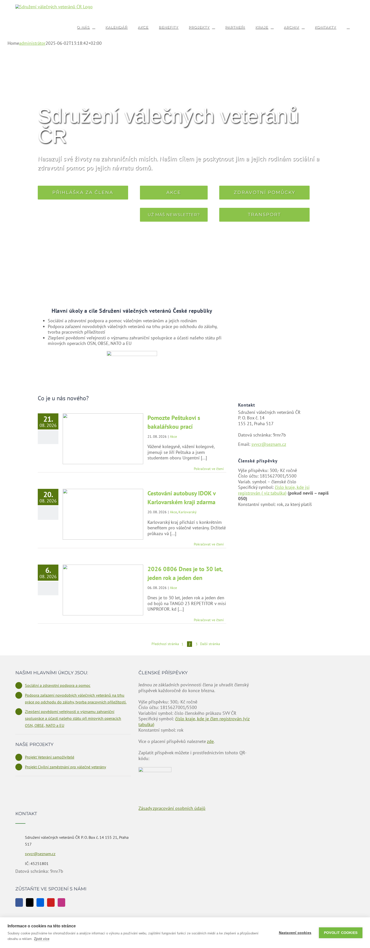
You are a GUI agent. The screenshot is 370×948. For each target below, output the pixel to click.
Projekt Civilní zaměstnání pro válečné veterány (65, 766)
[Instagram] (61, 902)
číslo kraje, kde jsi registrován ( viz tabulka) (274, 490)
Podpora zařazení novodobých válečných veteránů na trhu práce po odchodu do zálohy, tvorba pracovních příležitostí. (75, 698)
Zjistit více (41, 939)
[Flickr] (40, 902)
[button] (348, 27)
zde (210, 741)
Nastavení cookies (295, 933)
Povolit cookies (340, 933)
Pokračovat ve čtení (209, 468)
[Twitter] (29, 902)
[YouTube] (51, 902)
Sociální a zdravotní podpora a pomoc (57, 685)
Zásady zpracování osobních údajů (171, 808)
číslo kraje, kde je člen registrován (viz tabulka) (194, 721)
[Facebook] (19, 902)
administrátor (32, 43)
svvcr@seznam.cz (268, 444)
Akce (173, 436)
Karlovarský (187, 512)
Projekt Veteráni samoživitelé (49, 757)
